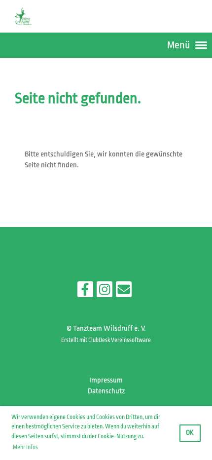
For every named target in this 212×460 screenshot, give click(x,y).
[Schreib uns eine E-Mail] (124, 292)
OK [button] (190, 432)
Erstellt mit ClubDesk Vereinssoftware (106, 340)
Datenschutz (106, 391)
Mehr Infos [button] (25, 447)
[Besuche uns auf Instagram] (104, 292)
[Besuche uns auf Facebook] (85, 292)
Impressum (106, 380)
